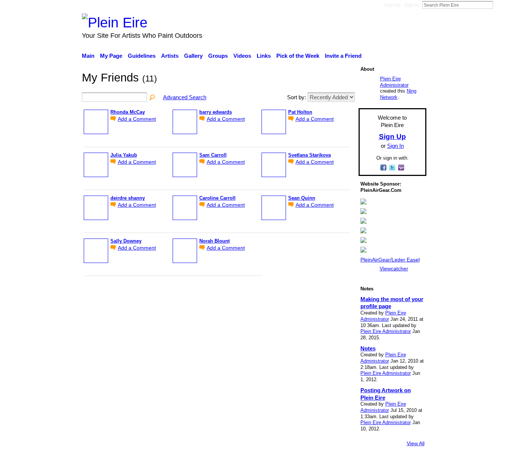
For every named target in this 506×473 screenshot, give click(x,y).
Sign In (412, 5)
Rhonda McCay (127, 112)
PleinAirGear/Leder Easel (390, 260)
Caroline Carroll (217, 198)
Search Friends (152, 97)
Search (499, 4)
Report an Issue (358, 464)
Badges (322, 464)
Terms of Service (405, 464)
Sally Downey (126, 241)
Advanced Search (184, 97)
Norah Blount (214, 241)
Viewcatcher (394, 269)
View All (416, 443)
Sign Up (392, 5)
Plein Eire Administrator (394, 82)
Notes (368, 348)
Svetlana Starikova (309, 155)
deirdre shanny (127, 198)
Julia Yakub (123, 155)
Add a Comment (137, 119)
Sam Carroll (213, 155)
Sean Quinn (301, 198)
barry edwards (215, 112)
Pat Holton (300, 112)
